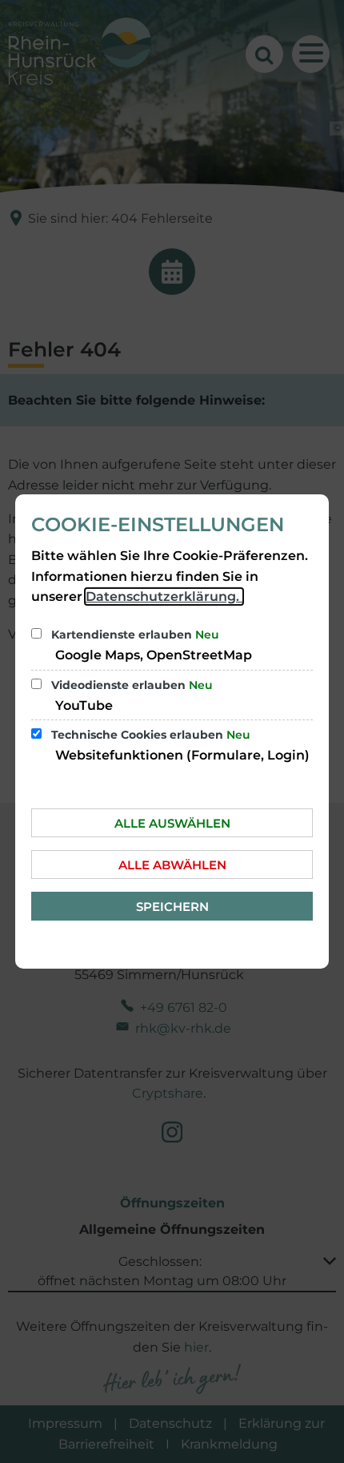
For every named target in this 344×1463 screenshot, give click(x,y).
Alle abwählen (172, 865)
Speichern (172, 906)
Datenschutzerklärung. (164, 596)
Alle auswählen (172, 823)
